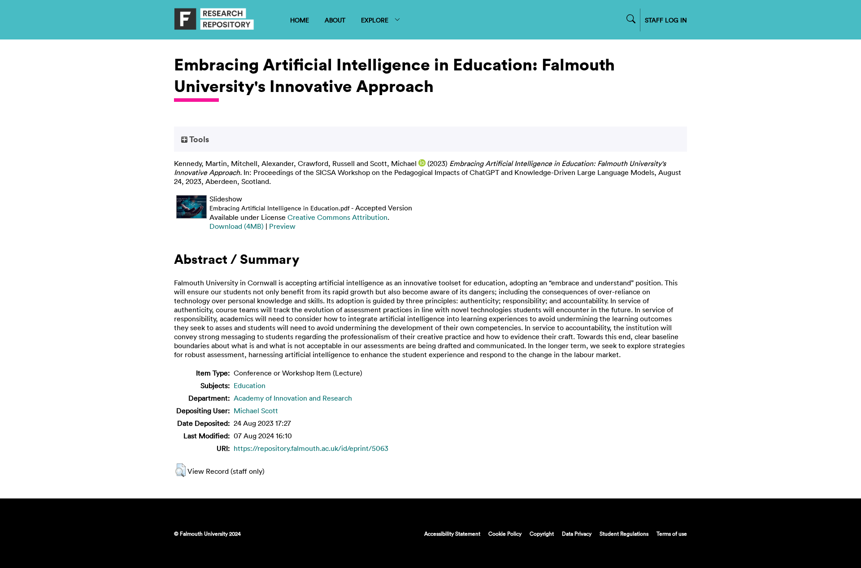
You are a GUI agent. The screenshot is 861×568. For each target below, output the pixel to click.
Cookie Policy (505, 533)
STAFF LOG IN (666, 20)
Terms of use (672, 533)
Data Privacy (576, 533)
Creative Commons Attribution (337, 217)
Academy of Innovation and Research (293, 397)
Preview (282, 226)
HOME (299, 20)
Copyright (542, 533)
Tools (198, 139)
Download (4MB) (236, 226)
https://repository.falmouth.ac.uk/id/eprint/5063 (311, 448)
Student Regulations (624, 533)
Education (249, 385)
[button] (180, 470)
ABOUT (335, 20)
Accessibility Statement (452, 533)
